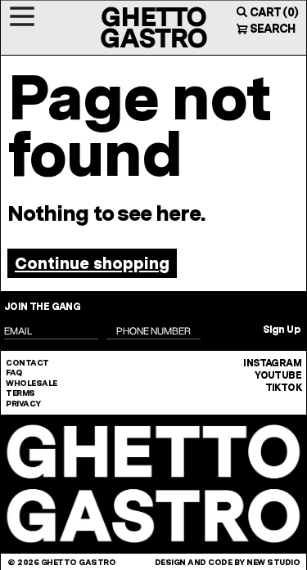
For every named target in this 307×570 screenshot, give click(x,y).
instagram (272, 363)
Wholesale (31, 383)
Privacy (23, 403)
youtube (278, 375)
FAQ (14, 372)
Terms (20, 392)
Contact (27, 362)
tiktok (283, 387)
